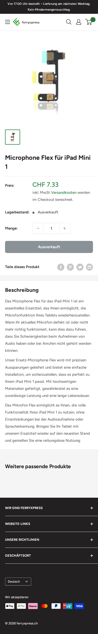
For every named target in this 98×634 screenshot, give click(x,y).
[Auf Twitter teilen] (79, 266)
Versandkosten (63, 192)
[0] (89, 22)
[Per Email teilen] (89, 266)
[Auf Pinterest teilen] (70, 266)
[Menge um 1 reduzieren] (38, 228)
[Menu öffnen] (7, 22)
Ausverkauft (49, 246)
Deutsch (14, 581)
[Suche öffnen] (69, 22)
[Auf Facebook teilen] (60, 266)
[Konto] (78, 22)
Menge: (11, 228)
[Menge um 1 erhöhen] (64, 228)
